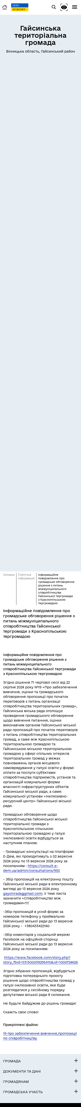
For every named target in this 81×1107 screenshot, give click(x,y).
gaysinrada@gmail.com (22, 893)
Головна (9, 574)
